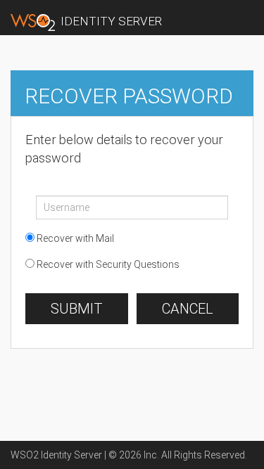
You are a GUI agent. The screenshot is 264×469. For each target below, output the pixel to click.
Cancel (187, 308)
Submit (77, 308)
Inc (150, 455)
